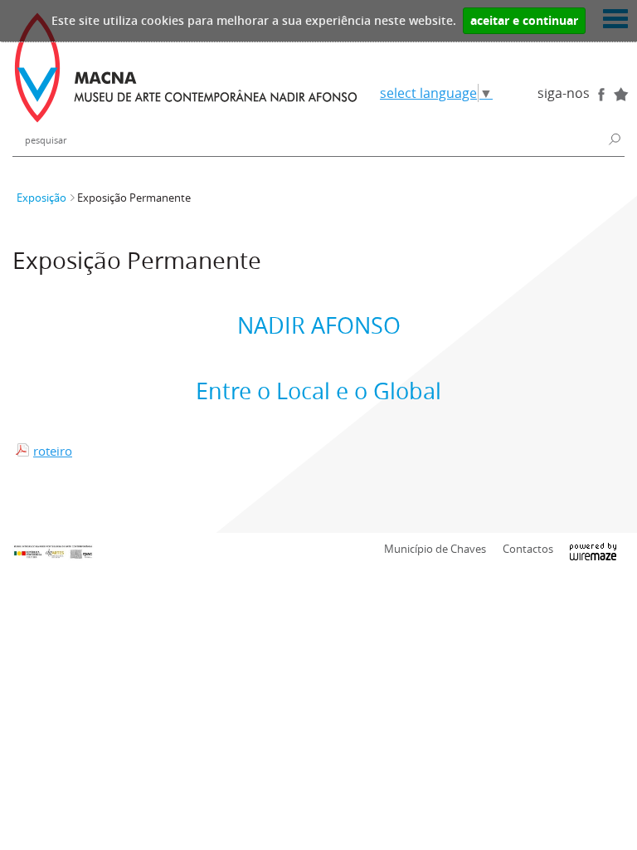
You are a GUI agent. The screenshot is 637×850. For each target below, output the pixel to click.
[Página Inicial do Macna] (185, 67)
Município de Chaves (435, 549)
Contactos (528, 549)
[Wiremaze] (593, 548)
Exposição (41, 198)
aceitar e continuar (524, 20)
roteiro (52, 450)
